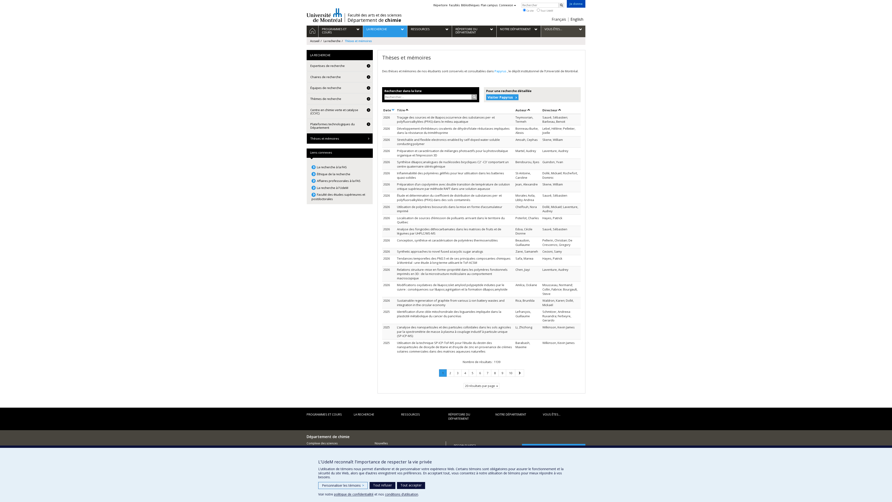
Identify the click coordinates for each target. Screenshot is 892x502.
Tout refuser (382, 485)
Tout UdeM (546, 10)
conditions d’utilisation (401, 494)
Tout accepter (411, 485)
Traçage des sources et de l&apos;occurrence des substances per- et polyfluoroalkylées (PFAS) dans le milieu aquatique (446, 119)
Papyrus (501, 71)
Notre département (510, 414)
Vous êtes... (552, 414)
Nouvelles (381, 443)
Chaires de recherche (325, 77)
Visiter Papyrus (500, 97)
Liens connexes (321, 152)
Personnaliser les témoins (343, 485)
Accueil (314, 41)
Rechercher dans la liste (403, 91)
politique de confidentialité (354, 494)
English (577, 19)
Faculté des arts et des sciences (375, 15)
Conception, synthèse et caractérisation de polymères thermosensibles (447, 240)
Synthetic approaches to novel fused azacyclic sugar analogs (440, 251)
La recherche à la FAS (332, 167)
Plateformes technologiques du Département (332, 125)
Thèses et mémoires (324, 138)
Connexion (506, 5)
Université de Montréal (324, 15)
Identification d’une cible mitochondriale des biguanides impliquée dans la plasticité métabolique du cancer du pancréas (449, 314)
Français (559, 19)
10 (512, 373)
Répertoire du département (459, 416)
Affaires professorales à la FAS (339, 181)
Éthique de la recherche (333, 174)
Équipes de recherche (325, 88)
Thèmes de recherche (325, 99)
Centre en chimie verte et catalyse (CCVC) (334, 111)
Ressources (410, 414)
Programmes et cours (324, 414)
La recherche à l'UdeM (332, 188)
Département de (374, 20)
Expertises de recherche (327, 66)
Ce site (530, 10)
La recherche (332, 41)
